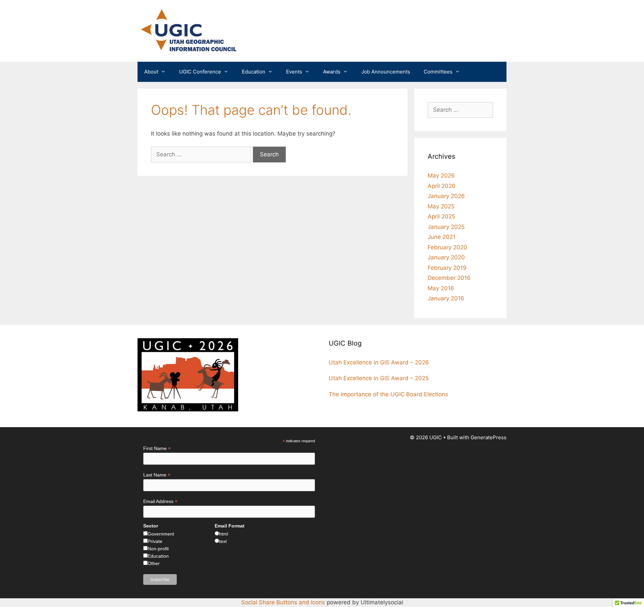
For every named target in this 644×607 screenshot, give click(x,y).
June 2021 (441, 237)
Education (253, 71)
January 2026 (446, 196)
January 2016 (446, 298)
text (223, 541)
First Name (157, 448)
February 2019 (447, 267)
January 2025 (446, 226)
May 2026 (441, 175)
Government (161, 534)
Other (154, 563)
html (223, 534)
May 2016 (441, 288)
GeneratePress (488, 437)
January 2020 (446, 257)
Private (155, 541)
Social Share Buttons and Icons (283, 602)
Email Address (160, 501)
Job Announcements (385, 71)
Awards (331, 71)
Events (294, 71)
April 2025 (441, 216)
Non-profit (158, 548)
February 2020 (447, 247)
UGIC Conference (200, 71)
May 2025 (441, 206)
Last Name (156, 475)
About (151, 71)
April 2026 (441, 186)
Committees (438, 71)
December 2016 (449, 277)
